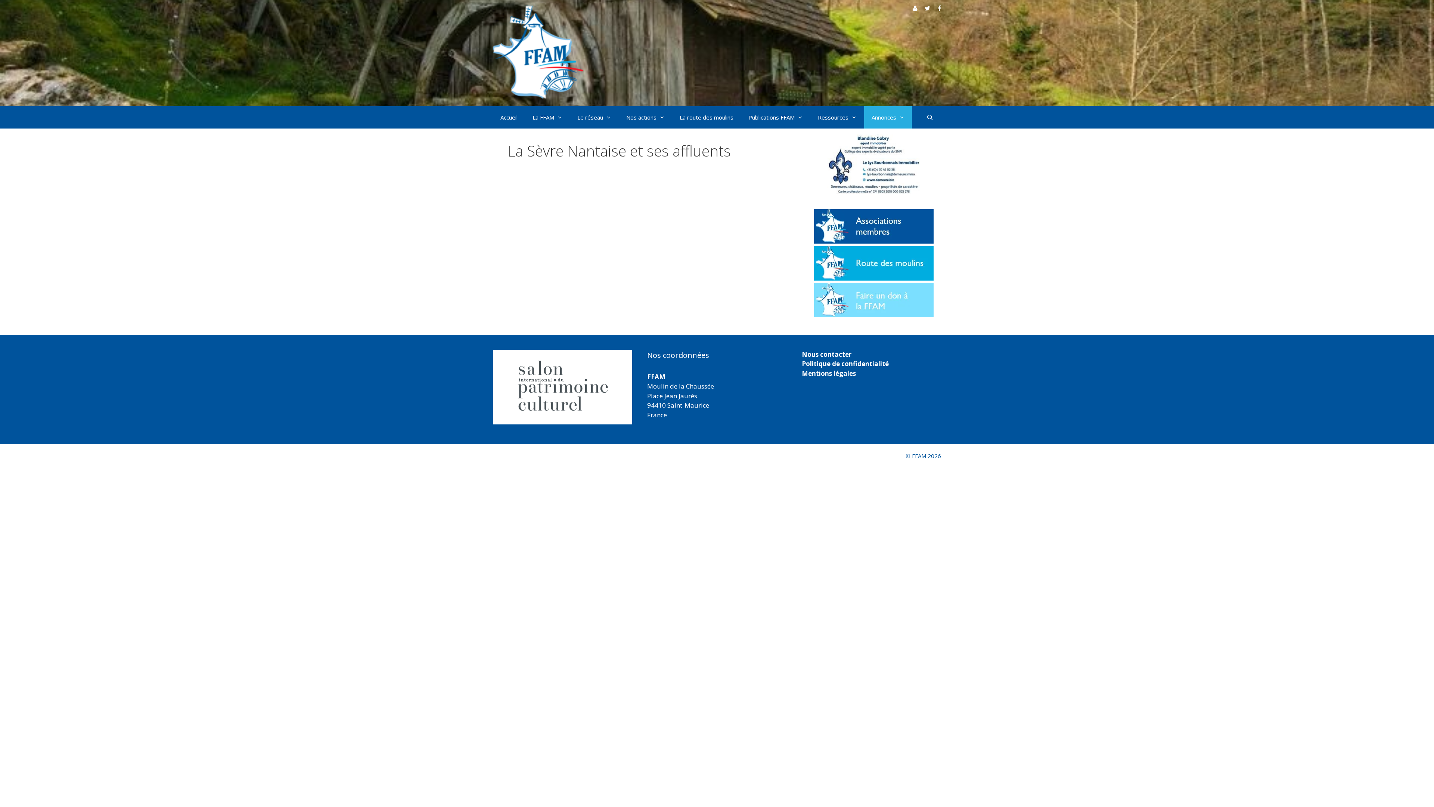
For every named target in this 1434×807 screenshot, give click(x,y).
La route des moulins (706, 117)
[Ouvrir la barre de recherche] (930, 117)
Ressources (833, 117)
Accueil (509, 117)
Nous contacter (826, 354)
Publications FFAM (771, 117)
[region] (562, 387)
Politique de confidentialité (845, 363)
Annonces (884, 117)
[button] (564, 387)
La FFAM (543, 117)
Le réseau (590, 117)
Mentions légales (829, 373)
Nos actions (641, 117)
